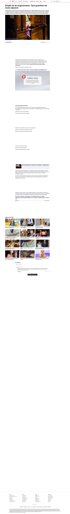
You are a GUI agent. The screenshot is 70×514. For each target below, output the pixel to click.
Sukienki (49, 501)
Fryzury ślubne (23, 496)
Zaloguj (57, 1)
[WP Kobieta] (15, 1)
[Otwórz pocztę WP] (51, 1)
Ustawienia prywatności (47, 506)
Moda (40, 1)
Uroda (44, 1)
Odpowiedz (19, 271)
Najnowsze (20, 1)
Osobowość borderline (50, 497)
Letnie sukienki (23, 497)
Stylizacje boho (24, 501)
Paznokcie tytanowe (50, 496)
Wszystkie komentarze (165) (32, 274)
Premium (37, 1)
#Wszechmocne (32, 1)
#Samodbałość (27, 196)
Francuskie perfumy (11, 495)
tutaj (24, 512)
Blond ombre (10, 497)
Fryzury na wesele (50, 495)
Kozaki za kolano (24, 495)
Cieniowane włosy (37, 496)
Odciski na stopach (11, 501)
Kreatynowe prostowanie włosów (13, 496)
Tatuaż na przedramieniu (38, 501)
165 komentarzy (43, 42)
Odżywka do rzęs (37, 495)
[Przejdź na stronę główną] (13, 1)
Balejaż (36, 497)
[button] (54, 1)
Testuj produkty (25, 1)
